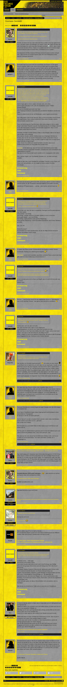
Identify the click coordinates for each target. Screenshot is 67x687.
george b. (10, 74)
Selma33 (10, 650)
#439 (60, 631)
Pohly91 (10, 540)
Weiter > (33, 25)
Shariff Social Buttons (33, 683)
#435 (60, 502)
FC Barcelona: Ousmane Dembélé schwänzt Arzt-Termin (32, 654)
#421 (60, 58)
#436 (60, 522)
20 (20, 25)
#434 (60, 484)
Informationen (20, 9)
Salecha (25, 380)
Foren (13, 9)
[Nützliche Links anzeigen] (60, 18)
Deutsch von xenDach (46, 683)
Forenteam (43, 23)
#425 (60, 243)
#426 (60, 259)
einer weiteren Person (33, 380)
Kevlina (10, 39)
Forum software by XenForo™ (15, 683)
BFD (5, 680)
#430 (60, 378)
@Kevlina (19, 148)
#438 (60, 597)
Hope (19, 634)
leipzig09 (10, 96)
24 (28, 25)
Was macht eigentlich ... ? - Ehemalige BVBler (24, 23)
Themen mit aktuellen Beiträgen (22, 13)
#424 (60, 190)
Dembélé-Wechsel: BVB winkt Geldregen (28, 478)
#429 (60, 347)
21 (22, 25)
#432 (60, 441)
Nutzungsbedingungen (58, 682)
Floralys (10, 520)
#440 (60, 660)
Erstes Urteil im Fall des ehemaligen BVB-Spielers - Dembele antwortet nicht (37, 450)
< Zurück (13, 25)
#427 (60, 293)
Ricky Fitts (10, 362)
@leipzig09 (20, 255)
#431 (60, 398)
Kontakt (46, 680)
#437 (60, 544)
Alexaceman (22, 634)
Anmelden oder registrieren (55, 1)
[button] (11, 673)
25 (30, 25)
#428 (60, 308)
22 (24, 25)
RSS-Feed (62, 680)
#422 (60, 80)
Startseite (7, 9)
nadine (10, 460)
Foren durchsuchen (9, 13)
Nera (10, 612)
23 (26, 25)
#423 (60, 175)
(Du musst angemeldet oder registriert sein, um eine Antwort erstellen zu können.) (46, 665)
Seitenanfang (58, 680)
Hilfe (49, 680)
